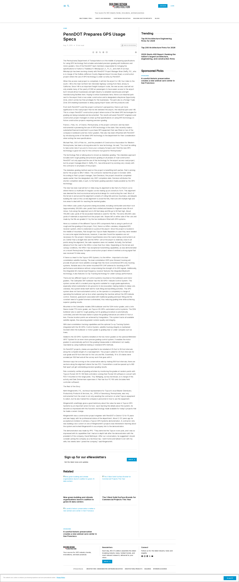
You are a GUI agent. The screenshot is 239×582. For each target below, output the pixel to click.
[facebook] (93, 52)
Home (65, 28)
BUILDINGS (148, 569)
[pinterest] (103, 52)
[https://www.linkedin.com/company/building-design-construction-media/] (147, 556)
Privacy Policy (61, 577)
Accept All (230, 578)
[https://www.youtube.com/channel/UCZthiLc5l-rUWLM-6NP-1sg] (152, 556)
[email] (107, 52)
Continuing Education (122, 18)
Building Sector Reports (142, 18)
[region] (119, 578)
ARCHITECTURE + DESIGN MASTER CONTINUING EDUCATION (104, 569)
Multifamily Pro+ (86, 18)
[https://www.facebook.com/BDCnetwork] (142, 556)
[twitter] (100, 52)
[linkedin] (97, 52)
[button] (64, 5)
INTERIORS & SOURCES (160, 569)
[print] (136, 52)
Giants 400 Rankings (103, 18)
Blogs (157, 18)
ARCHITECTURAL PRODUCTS (133, 569)
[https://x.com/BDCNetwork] (150, 556)
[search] (68, 5)
